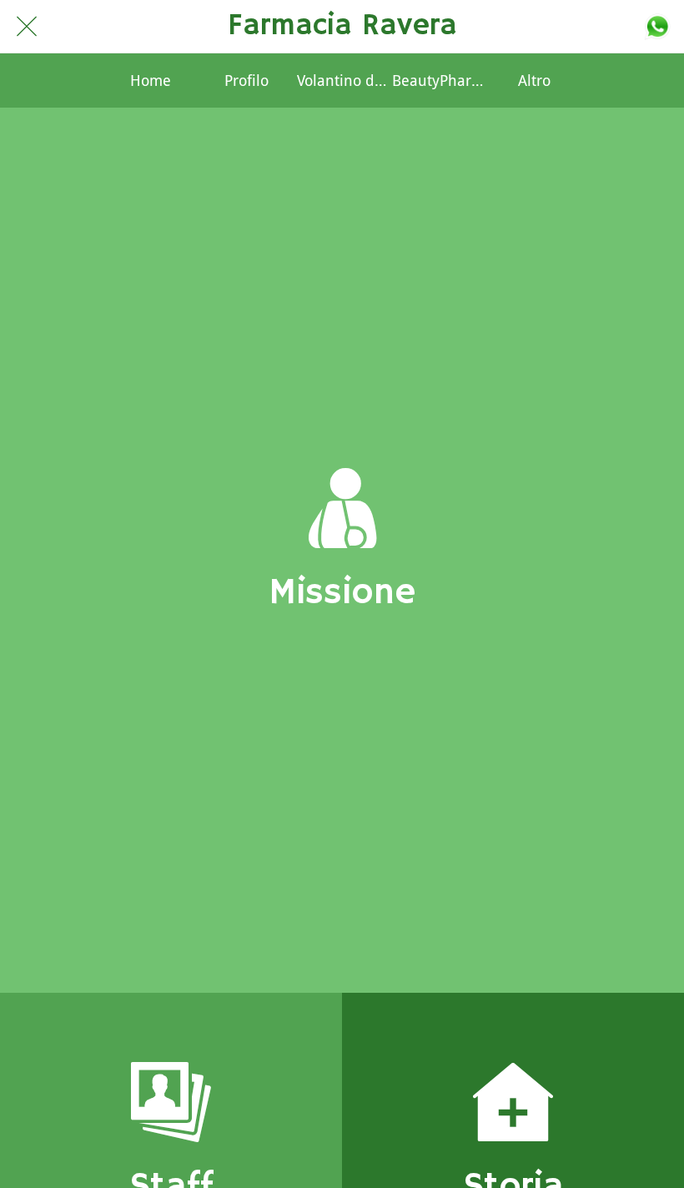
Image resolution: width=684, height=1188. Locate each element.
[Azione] (657, 27)
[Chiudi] (27, 27)
